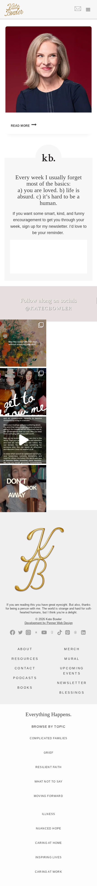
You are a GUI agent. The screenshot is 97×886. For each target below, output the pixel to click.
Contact (25, 668)
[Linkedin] (83, 632)
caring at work (48, 871)
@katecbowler (48, 308)
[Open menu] (87, 9)
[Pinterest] (67, 632)
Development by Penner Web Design (49, 623)
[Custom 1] (51, 632)
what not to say (49, 781)
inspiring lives (48, 857)
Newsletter (72, 683)
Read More (24, 125)
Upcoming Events (72, 670)
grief (48, 752)
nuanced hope (48, 828)
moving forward (48, 796)
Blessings (71, 692)
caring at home (48, 843)
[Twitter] (20, 632)
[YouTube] (44, 632)
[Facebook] (12, 632)
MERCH (72, 649)
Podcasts (25, 678)
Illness (48, 814)
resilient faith (48, 767)
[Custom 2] (75, 632)
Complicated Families (48, 738)
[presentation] (48, 69)
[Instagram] (28, 632)
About (25, 649)
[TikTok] (59, 632)
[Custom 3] (36, 632)
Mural (71, 658)
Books (24, 687)
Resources (25, 658)
